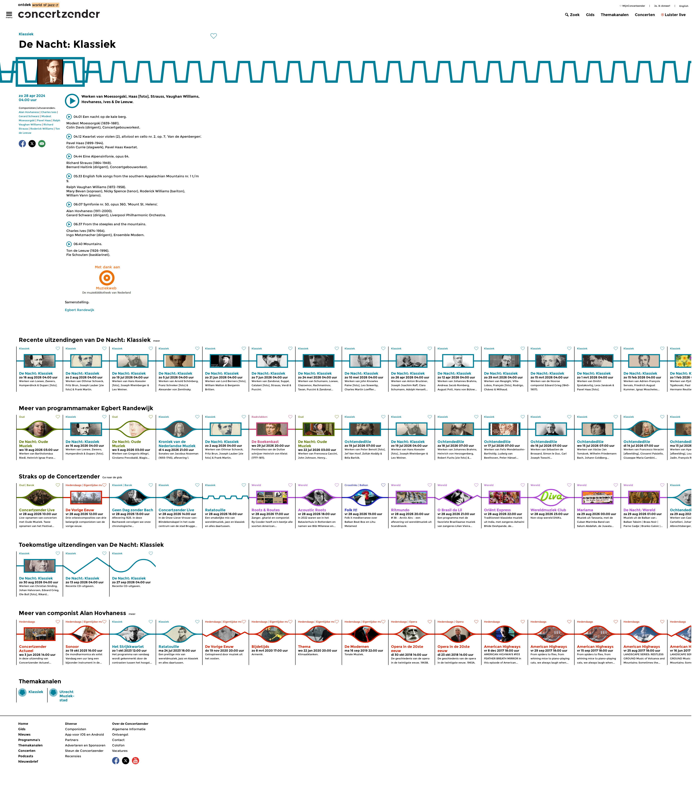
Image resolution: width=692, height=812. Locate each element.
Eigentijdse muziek (96, 485)
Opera (413, 621)
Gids (590, 15)
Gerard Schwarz (29, 116)
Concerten (645, 15)
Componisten (75, 729)
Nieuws (24, 734)
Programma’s (29, 740)
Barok (30, 485)
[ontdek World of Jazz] (45, 5)
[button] (72, 101)
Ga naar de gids (112, 477)
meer (156, 340)
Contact (118, 740)
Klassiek (26, 34)
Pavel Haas (44, 120)
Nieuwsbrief (28, 762)
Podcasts (25, 756)
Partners (71, 740)
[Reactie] (41, 144)
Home (23, 724)
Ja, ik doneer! (662, 5)
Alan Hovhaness (29, 112)
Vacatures (120, 751)
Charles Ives (48, 112)
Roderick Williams (41, 128)
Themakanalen (615, 15)
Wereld (256, 485)
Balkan (364, 485)
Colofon (118, 745)
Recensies (73, 756)
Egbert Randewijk (79, 310)
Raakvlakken (259, 416)
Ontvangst (120, 734)
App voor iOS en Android (84, 734)
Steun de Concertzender (84, 751)
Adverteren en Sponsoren (85, 745)
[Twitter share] (32, 144)
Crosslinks (351, 485)
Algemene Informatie (129, 729)
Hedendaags (73, 485)
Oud (22, 416)
